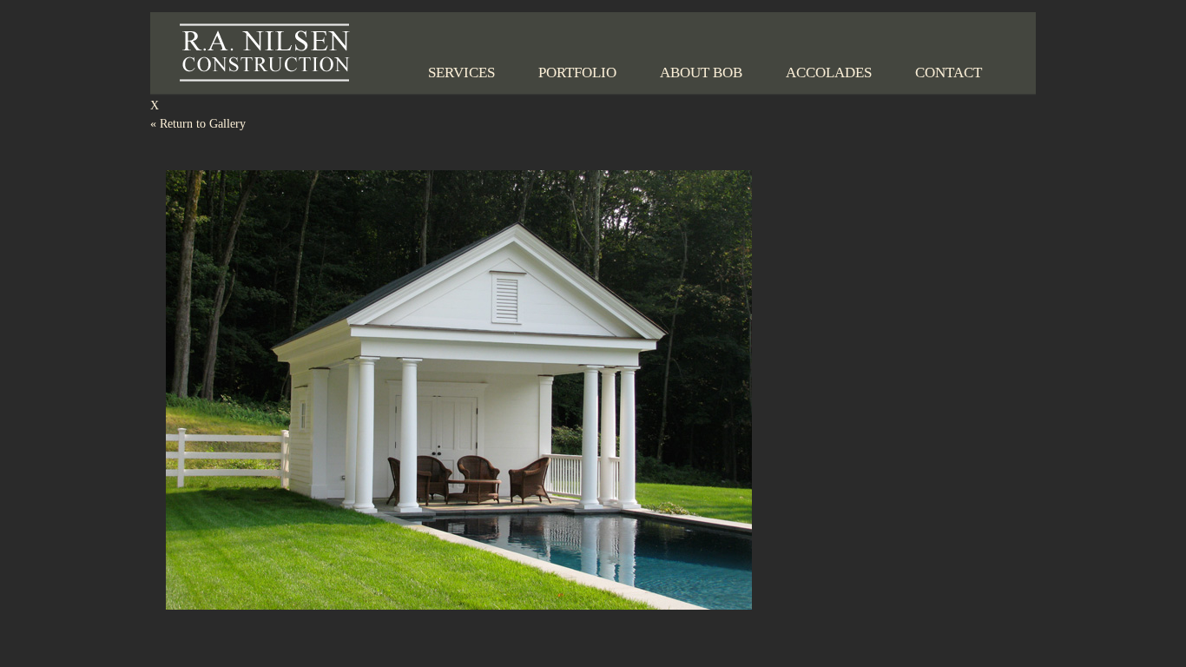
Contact (948, 72)
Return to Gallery (198, 123)
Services (461, 72)
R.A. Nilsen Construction (265, 52)
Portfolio (577, 72)
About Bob (701, 72)
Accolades (829, 72)
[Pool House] (458, 620)
